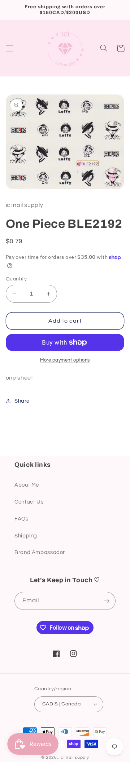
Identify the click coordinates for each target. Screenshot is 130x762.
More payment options (65, 360)
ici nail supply (74, 757)
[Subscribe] (107, 601)
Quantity (16, 279)
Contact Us (28, 502)
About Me (26, 485)
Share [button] (22, 401)
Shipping (25, 536)
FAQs (21, 519)
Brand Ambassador (39, 552)
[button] (9, 48)
